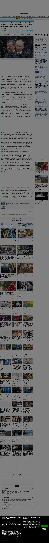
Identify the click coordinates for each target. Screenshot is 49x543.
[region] (24, 529)
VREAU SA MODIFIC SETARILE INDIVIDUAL (44, 529)
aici (8, 535)
